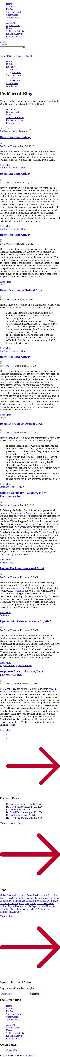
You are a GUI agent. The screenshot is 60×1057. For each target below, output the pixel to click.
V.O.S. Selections (45, 903)
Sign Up (29, 56)
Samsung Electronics (36, 900)
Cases (15, 69)
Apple (29, 895)
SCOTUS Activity (15, 31)
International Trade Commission (37, 898)
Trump (33, 903)
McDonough (20, 895)
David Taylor (10, 146)
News (9, 28)
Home (9, 3)
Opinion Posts (13, 25)
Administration (13, 17)
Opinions (10, 6)
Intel (27, 903)
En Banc (10, 9)
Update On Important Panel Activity (23, 568)
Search (3, 41)
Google (10, 898)
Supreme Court (13, 12)
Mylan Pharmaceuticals (19, 906)
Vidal (21, 903)
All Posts (10, 22)
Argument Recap (8, 665)
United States (6, 895)
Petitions (16, 72)
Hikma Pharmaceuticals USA (23, 909)
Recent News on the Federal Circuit (22, 290)
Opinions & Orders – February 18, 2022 (25, 621)
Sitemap (12, 56)
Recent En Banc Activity (15, 137)
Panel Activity (13, 36)
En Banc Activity (14, 33)
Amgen (41, 909)
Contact (20, 56)
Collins (17, 898)
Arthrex (4, 906)
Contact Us (11, 1050)
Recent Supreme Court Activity (21, 815)
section (18, 590)
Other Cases (12, 14)
